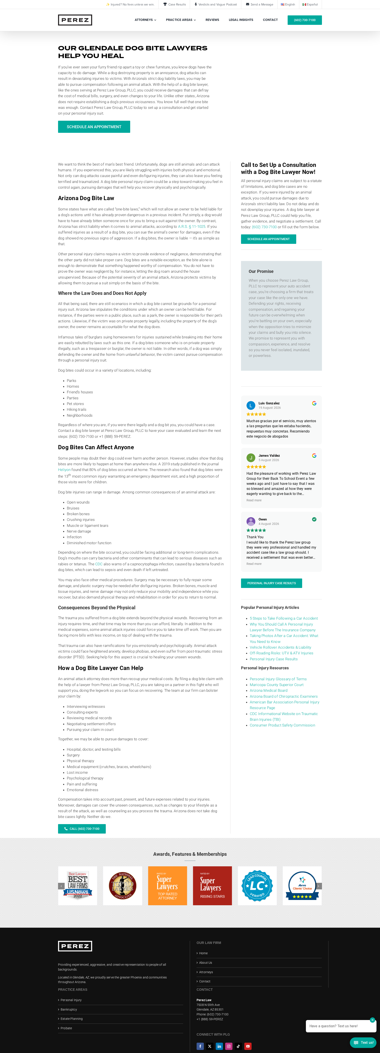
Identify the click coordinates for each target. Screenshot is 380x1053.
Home (203, 953)
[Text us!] (363, 1044)
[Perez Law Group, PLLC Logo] (75, 16)
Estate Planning (72, 1018)
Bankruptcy (69, 1009)
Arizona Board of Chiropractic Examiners (284, 696)
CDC (99, 564)
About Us (205, 962)
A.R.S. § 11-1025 (191, 226)
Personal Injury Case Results (274, 659)
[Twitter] (209, 1046)
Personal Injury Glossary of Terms (278, 679)
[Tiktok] (238, 1046)
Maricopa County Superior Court (276, 685)
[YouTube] (248, 1046)
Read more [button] (254, 500)
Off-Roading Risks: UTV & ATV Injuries (281, 653)
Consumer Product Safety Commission (282, 725)
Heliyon (64, 469)
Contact (204, 981)
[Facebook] (200, 1046)
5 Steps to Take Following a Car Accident (284, 618)
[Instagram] (228, 1046)
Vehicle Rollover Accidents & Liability (280, 647)
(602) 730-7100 (264, 227)
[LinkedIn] (219, 1046)
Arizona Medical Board (269, 690)
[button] (61, 886)
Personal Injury (71, 1000)
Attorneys (206, 972)
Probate (66, 1028)
